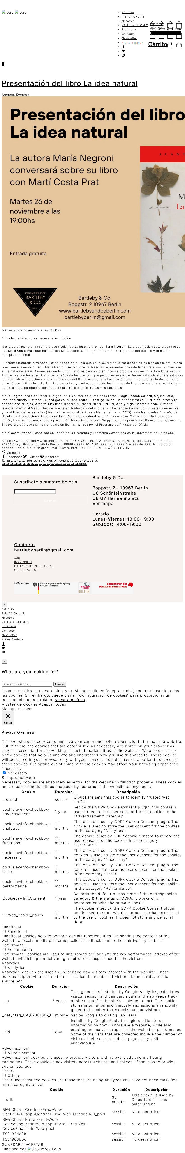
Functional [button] (11, 927)
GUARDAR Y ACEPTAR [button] (22, 1144)
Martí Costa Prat (65, 448)
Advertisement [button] (16, 1048)
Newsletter (129, 38)
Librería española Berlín (40, 444)
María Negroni (38, 448)
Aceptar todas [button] (52, 704)
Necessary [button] (12, 768)
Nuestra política (70, 699)
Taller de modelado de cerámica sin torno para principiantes (50, 460)
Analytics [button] (10, 963)
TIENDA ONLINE (133, 16)
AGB (17, 558)
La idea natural (86, 346)
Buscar (60, 684)
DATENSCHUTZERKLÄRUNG (34, 566)
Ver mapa (103, 503)
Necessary (18, 773)
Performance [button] (14, 945)
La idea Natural (143, 440)
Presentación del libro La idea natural (69, 83)
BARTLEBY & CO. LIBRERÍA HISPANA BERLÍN (95, 440)
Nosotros (128, 21)
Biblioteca (129, 29)
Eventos (22, 94)
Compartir (14, 452)
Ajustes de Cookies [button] (20, 704)
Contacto (128, 33)
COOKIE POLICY (25, 570)
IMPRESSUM (23, 562)
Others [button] (8, 1071)
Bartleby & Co (12, 440)
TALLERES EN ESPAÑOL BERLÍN (105, 448)
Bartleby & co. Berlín (42, 440)
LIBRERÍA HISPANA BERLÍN (134, 444)
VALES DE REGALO (135, 25)
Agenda (8, 94)
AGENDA (128, 12)
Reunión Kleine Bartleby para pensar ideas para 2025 (44, 464)
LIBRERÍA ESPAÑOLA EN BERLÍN (87, 444)
